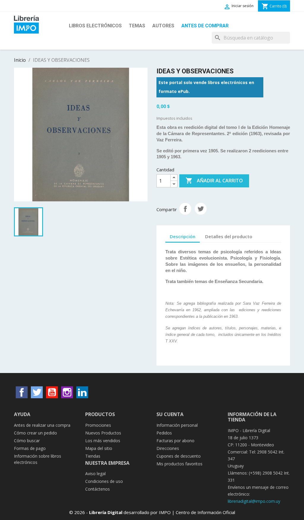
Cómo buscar (27, 440)
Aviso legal (95, 473)
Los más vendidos (102, 440)
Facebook (22, 392)
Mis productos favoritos (179, 464)
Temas (137, 26)
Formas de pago (30, 448)
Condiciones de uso (104, 481)
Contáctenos (97, 489)
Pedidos (164, 433)
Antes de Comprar (205, 26)
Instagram (67, 392)
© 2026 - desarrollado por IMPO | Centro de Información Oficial (152, 512)
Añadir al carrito (214, 180)
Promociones (98, 425)
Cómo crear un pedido (35, 433)
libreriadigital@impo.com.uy (254, 501)
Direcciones (167, 448)
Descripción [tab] (182, 236)
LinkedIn (82, 392)
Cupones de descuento (178, 456)
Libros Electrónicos (95, 26)
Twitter (37, 392)
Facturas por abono (175, 440)
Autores (163, 26)
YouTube (52, 392)
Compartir (185, 209)
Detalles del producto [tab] (228, 236)
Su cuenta (169, 414)
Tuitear (201, 209)
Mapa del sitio (98, 448)
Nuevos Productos (103, 433)
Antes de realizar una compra (42, 425)
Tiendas (92, 456)
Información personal (177, 425)
